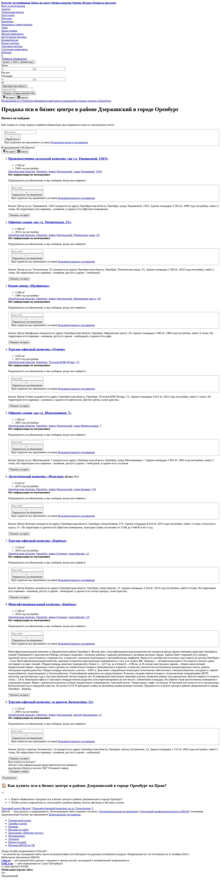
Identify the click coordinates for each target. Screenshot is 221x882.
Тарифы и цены (17, 823)
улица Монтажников (86, 425)
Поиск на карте (17, 842)
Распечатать (9, 778)
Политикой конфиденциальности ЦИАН (165, 811)
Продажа (6, 18)
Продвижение (16, 835)
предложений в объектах (18, 147)
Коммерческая (9, 40)
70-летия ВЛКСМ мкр (62, 362)
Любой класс (27, 62)
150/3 (99, 171)
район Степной (58, 553)
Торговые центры (11, 46)
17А (93, 489)
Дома (4, 27)
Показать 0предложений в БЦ (19, 93)
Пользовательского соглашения (69, 142)
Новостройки (9, 30)
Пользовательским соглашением (118, 811)
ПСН (15, 62)
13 (87, 553)
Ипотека (6, 52)
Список (23, 97)
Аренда (5, 9)
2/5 (87, 617)
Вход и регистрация (13, 5)
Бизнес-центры (10, 43)
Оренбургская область (14, 86)
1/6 (99, 298)
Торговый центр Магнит (16, 808)
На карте (10, 97)
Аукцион (13, 839)
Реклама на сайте (18, 829)
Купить (6, 62)
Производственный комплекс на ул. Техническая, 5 (62, 808)
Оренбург (41, 171)
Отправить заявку (19, 771)
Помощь (13, 826)
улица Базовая (82, 489)
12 (100, 714)
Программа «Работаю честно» (26, 832)
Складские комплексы (14, 49)
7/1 (77, 362)
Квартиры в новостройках (16, 24)
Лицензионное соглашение (64, 814)
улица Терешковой (84, 171)
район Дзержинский (60, 171)
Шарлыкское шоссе (85, 298)
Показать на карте (19, 215)
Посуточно (7, 15)
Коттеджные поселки (13, 36)
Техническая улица (84, 235)
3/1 (98, 235)
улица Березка (76, 553)
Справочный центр (19, 820)
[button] (110, 789)
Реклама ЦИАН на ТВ (21, 845)
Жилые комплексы (12, 33)
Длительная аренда (12, 12)
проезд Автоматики (85, 714)
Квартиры (7, 21)
